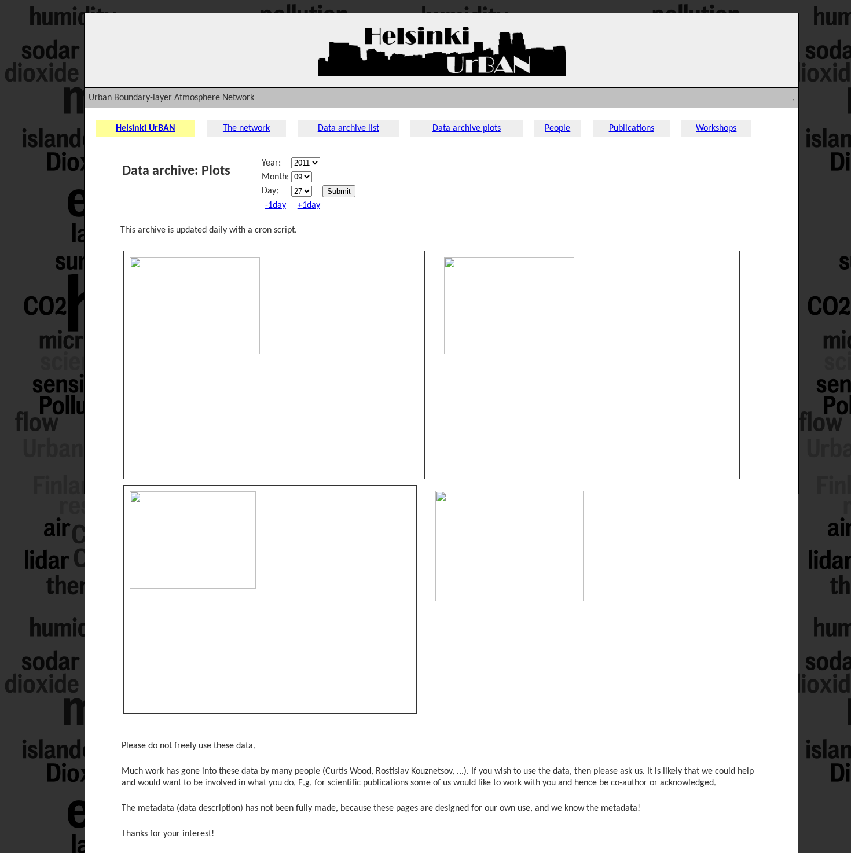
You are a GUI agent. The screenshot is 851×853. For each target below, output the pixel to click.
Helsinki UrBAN (145, 128)
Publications (631, 128)
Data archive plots (466, 128)
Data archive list (348, 128)
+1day (309, 205)
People (557, 128)
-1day (275, 205)
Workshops (716, 128)
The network (246, 128)
